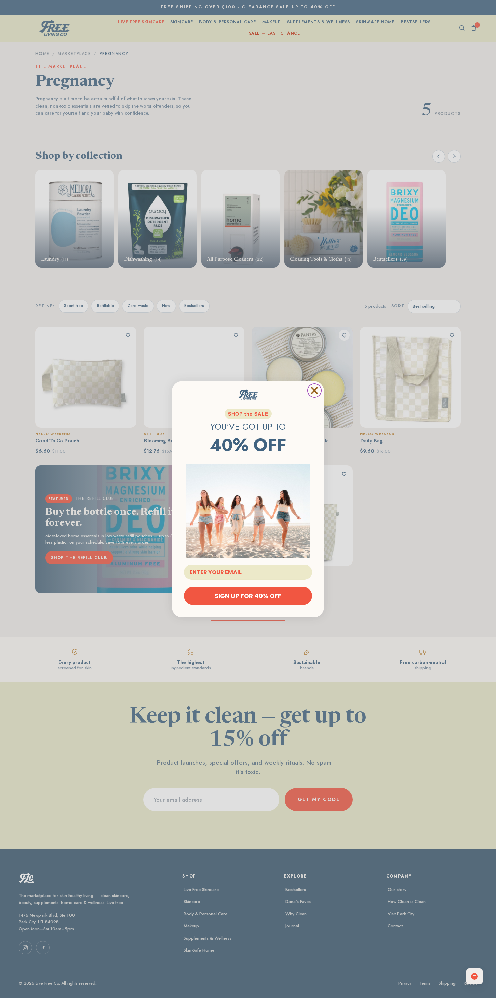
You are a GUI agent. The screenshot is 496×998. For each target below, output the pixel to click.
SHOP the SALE (248, 413)
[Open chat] (474, 976)
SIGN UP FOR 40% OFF (248, 595)
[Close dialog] (314, 390)
